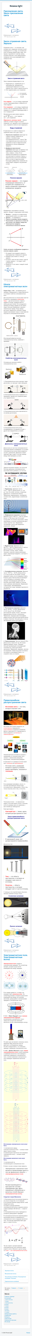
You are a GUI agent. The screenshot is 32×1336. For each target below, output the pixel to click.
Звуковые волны (9, 1270)
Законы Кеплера (9, 1299)
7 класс (7, 1306)
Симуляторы (8, 1318)
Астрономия (8, 1298)
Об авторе (7, 1321)
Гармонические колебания (12, 1281)
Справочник (8, 1315)
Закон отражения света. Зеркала (15, 42)
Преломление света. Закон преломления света (13, 13)
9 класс (7, 1309)
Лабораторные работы (11, 1314)
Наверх (28, 1332)
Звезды (7, 1301)
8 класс (7, 1307)
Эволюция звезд (9, 1302)
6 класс (7, 1304)
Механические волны (10, 1273)
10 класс (7, 1310)
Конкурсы (7, 1317)
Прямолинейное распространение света (15, 701)
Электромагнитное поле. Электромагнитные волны (16, 957)
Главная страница (9, 1296)
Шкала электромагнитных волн (15, 285)
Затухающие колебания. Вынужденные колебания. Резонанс (15, 1277)
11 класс (7, 1312)
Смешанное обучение (10, 1320)
